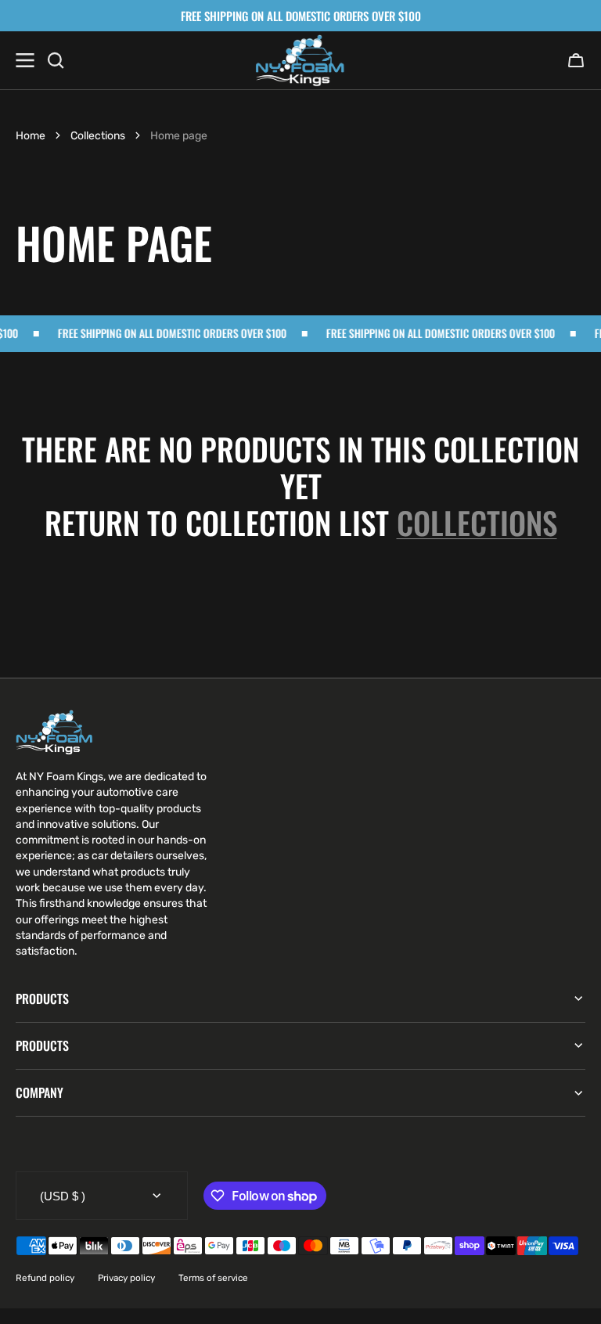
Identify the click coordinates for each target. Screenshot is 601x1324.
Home (30, 135)
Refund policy (45, 1277)
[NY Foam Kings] (300, 60)
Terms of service (213, 1277)
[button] (576, 60)
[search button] (55, 60)
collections (477, 522)
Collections (97, 135)
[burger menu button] (25, 60)
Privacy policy (126, 1277)
